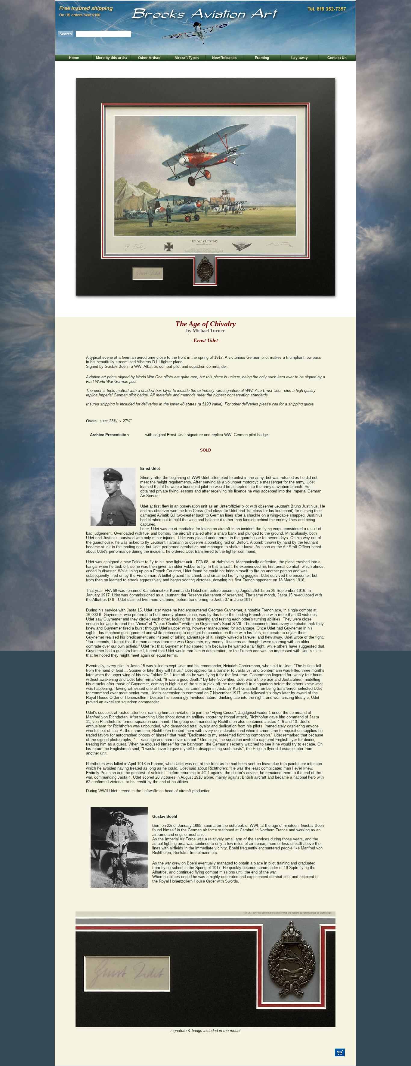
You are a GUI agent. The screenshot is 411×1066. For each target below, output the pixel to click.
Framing (262, 58)
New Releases (224, 58)
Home (74, 58)
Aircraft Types (187, 58)
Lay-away (299, 58)
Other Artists (149, 58)
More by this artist (111, 58)
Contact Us (337, 58)
